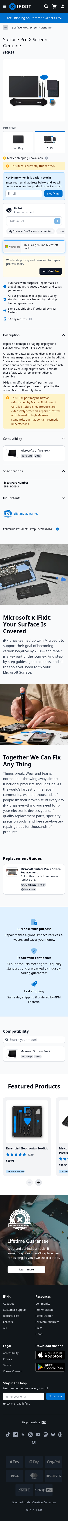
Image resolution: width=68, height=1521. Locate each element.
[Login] (63, 6)
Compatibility (12, 439)
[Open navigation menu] (4, 6)
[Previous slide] (29, 1182)
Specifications (13, 471)
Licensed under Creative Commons (34, 1502)
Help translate (31, 1422)
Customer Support (14, 1309)
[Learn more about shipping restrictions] (46, 158)
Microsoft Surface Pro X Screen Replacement (41, 870)
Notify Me (53, 193)
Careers (8, 1322)
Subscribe (55, 1396)
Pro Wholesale (44, 1309)
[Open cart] (54, 6)
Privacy (7, 1359)
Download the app (49, 1346)
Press (39, 1328)
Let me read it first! (18, 1403)
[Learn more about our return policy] (30, 319)
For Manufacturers (47, 1322)
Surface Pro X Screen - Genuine (32, 27)
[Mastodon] (45, 1434)
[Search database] (46, 6)
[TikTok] (8, 1434)
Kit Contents (12, 498)
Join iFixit (50, 271)
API (5, 1328)
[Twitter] (23, 1434)
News (39, 1334)
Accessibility (11, 1353)
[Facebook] (15, 1434)
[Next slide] (38, 1182)
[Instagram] (30, 1434)
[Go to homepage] (21, 6)
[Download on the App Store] (50, 1355)
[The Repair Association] (34, 1442)
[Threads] (60, 1434)
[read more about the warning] (57, 529)
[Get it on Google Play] (50, 1367)
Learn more (26, 1269)
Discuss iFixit (11, 1316)
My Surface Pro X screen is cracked (30, 231)
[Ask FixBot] (57, 221)
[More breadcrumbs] (5, 27)
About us (8, 1303)
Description (11, 335)
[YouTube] (38, 1434)
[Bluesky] (53, 1435)
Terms (7, 1365)
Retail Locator (44, 1316)
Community (43, 1303)
